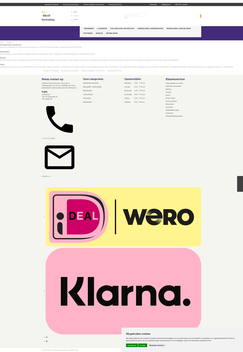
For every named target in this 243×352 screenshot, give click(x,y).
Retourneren (170, 104)
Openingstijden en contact (174, 83)
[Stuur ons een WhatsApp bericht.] (240, 179)
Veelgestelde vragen (172, 110)
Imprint (168, 95)
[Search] (125, 18)
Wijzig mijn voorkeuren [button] (156, 345)
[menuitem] (88, 28)
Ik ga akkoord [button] (132, 345)
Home (75, 12)
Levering (168, 92)
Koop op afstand (171, 101)
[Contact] (240, 190)
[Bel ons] (240, 182)
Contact (75, 19)
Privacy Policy (170, 98)
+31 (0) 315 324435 (48, 138)
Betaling (168, 89)
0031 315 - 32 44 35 (181, 4)
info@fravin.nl (165, 4)
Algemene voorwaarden (173, 86)
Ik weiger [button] (143, 345)
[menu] (140, 31)
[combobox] (135, 14)
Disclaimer (169, 107)
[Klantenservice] (240, 186)
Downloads (153, 4)
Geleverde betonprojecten (174, 116)
